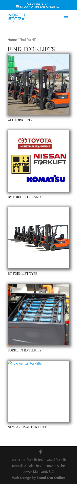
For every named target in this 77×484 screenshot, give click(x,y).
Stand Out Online (51, 477)
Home (12, 40)
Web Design (21, 477)
